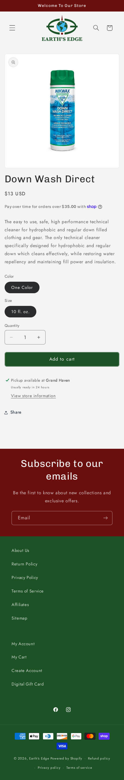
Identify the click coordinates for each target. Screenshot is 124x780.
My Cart (19, 657)
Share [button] (16, 412)
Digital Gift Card (28, 684)
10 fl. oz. (20, 311)
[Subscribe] (105, 518)
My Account (23, 644)
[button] (12, 28)
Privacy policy (49, 767)
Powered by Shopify (66, 758)
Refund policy (99, 758)
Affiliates (20, 604)
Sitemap (19, 618)
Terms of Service (28, 591)
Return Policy (24, 564)
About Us (20, 550)
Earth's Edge (39, 758)
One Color (22, 287)
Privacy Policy (25, 577)
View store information (33, 396)
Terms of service (79, 767)
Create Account (27, 670)
